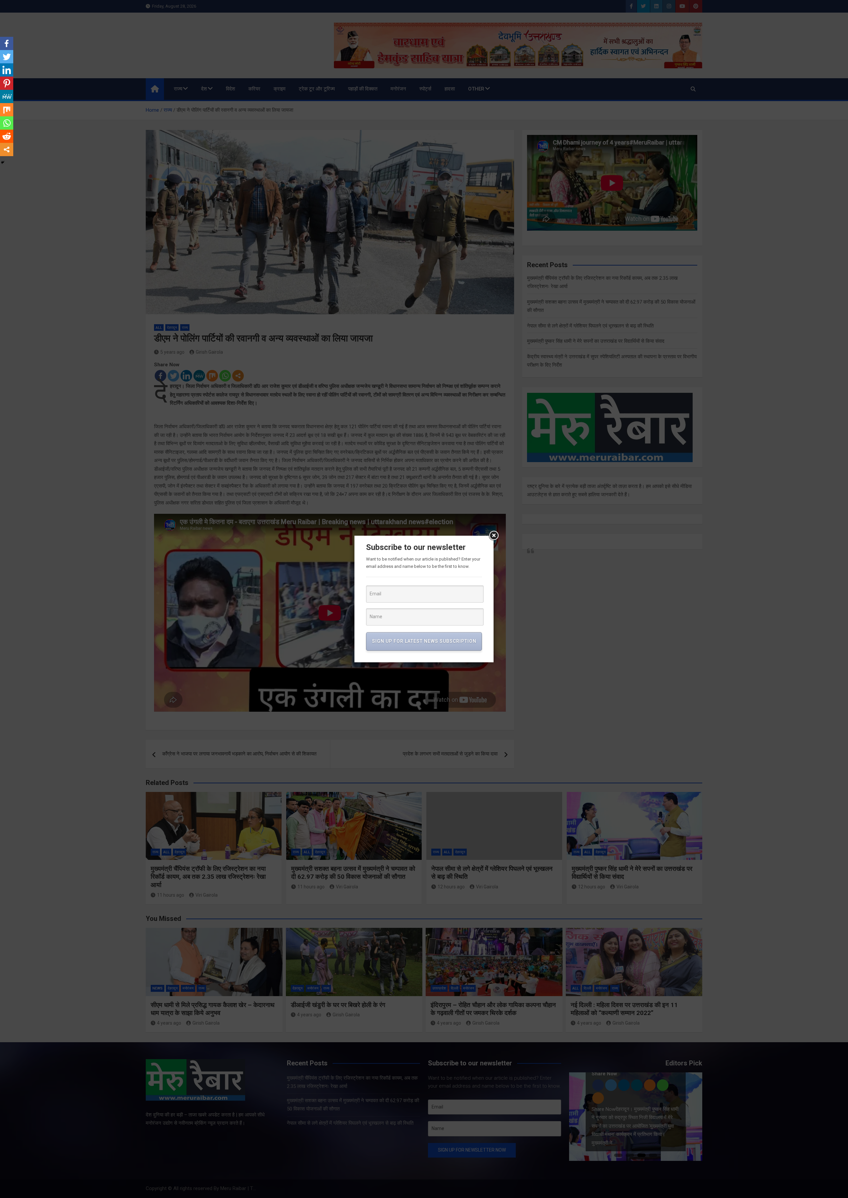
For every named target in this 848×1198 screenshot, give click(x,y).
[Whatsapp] (6, 123)
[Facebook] (6, 43)
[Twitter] (6, 56)
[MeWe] (6, 96)
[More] (6, 149)
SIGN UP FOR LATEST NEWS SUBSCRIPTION (424, 641)
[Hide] (2, 162)
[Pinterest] (6, 83)
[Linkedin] (6, 70)
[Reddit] (6, 136)
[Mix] (6, 109)
